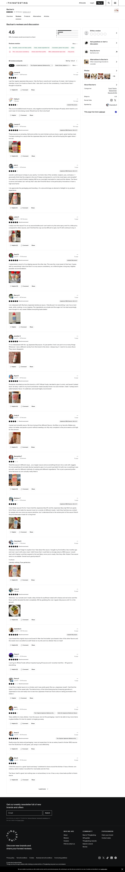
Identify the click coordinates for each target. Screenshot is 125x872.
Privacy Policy (20, 820)
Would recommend (23, 130)
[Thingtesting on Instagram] (99, 858)
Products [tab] (27, 16)
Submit (47, 813)
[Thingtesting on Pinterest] (115, 858)
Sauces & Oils (112, 93)
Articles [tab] (46, 16)
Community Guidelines (42, 818)
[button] (18, 73)
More (74, 44)
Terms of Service (32, 818)
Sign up (100, 3)
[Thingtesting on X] (103, 858)
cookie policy (104, 869)
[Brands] (17, 3)
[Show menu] (115, 3)
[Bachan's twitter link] (115, 100)
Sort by (70, 61)
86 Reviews (19, 12)
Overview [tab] (9, 16)
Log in (92, 3)
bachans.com (26, 12)
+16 (114, 76)
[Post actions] (77, 72)
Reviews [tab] (18, 16)
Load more (42, 789)
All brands (82, 3)
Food (110, 88)
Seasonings (113, 91)
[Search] (109, 3)
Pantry (114, 88)
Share (33, 90)
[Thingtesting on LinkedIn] (111, 858)
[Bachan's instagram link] (111, 100)
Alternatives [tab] (37, 16)
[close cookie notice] (122, 869)
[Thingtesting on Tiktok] (107, 858)
